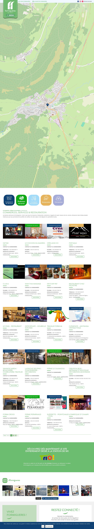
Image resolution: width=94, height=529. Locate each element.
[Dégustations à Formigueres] (21, 205)
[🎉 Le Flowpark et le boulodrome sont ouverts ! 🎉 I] (19, 490)
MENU (11, 15)
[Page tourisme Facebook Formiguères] (78, 1)
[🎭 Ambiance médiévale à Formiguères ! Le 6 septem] (30, 490)
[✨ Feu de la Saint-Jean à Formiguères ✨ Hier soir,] (86, 490)
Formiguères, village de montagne (11, 210)
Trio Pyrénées (48, 463)
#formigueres (14, 480)
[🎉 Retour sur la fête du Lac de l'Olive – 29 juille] (52, 490)
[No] (92, 525)
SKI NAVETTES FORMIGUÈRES (40, 1)
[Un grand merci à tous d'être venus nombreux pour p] (64, 490)
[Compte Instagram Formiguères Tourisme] (80, 1)
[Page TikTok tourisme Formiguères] (82, 1)
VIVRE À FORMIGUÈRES (25, 1)
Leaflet (92, 187)
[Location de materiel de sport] (33, 205)
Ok (43, 526)
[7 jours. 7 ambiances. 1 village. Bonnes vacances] (7, 490)
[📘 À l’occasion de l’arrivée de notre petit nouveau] (41, 490)
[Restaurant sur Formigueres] (46, 205)
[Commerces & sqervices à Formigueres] (9, 205)
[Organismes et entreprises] (58, 205)
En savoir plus (49, 526)
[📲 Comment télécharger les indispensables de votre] (75, 490)
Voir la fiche (14, 256)
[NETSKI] (47, 104)
